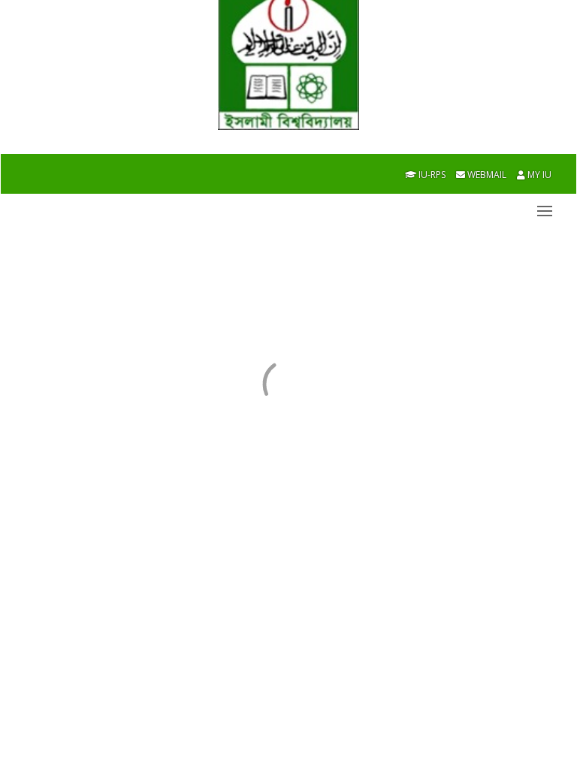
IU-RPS (431, 174)
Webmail (485, 174)
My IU (538, 174)
